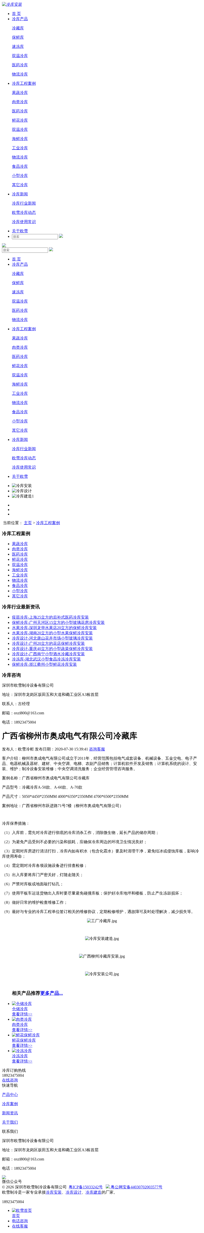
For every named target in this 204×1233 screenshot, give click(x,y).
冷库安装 (54, 1192)
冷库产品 (20, 19)
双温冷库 (20, 56)
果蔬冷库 (20, 92)
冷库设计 (74, 1192)
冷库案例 (10, 1104)
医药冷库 (20, 65)
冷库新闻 (20, 194)
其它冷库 (20, 185)
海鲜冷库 (20, 139)
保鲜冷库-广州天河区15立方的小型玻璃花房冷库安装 (58, 622)
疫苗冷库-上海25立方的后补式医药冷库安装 (50, 617)
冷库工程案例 (24, 83)
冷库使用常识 (24, 222)
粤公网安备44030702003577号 (136, 1187)
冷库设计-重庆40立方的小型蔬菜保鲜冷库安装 (52, 649)
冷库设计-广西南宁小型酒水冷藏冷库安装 (48, 654)
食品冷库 (20, 166)
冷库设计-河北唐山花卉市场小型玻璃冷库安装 (52, 638)
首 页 (16, 13)
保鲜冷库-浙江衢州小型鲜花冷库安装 (44, 664)
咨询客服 (97, 749)
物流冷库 (20, 74)
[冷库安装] (12, 4)
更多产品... (51, 993)
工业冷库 (20, 148)
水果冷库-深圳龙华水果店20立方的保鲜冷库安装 (54, 628)
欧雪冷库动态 (24, 212)
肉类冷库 (20, 102)
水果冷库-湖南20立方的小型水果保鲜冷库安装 (52, 633)
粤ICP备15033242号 (86, 1187)
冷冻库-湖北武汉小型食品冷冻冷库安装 (46, 659)
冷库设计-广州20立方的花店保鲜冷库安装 (48, 643)
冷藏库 (18, 28)
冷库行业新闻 (24, 203)
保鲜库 (18, 37)
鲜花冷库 (20, 120)
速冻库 (18, 46)
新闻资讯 (10, 1113)
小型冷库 (20, 175)
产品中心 (10, 1094)
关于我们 (10, 1122)
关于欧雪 (20, 231)
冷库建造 (94, 1192)
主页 (28, 523)
